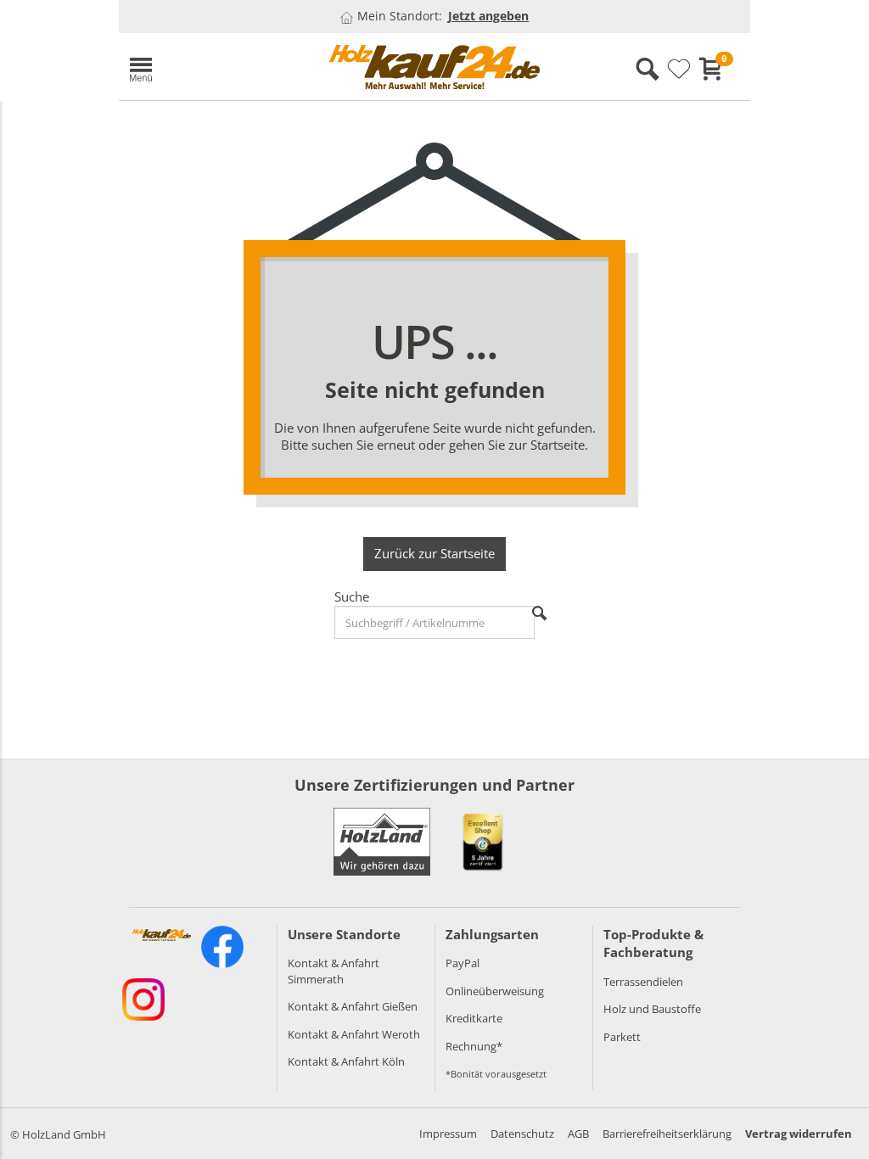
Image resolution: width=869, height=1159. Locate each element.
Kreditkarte (474, 1018)
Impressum (448, 1133)
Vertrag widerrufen (798, 1133)
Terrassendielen (643, 981)
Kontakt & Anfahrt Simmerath (333, 971)
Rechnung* (474, 1046)
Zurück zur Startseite (434, 553)
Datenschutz (522, 1133)
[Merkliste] (679, 69)
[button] (216, 67)
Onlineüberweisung (495, 991)
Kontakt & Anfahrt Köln (346, 1061)
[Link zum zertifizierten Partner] (482, 842)
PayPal (462, 963)
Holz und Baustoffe (652, 1008)
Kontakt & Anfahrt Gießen (353, 1006)
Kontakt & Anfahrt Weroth (354, 1034)
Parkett (622, 1036)
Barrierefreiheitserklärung (667, 1133)
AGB (578, 1133)
